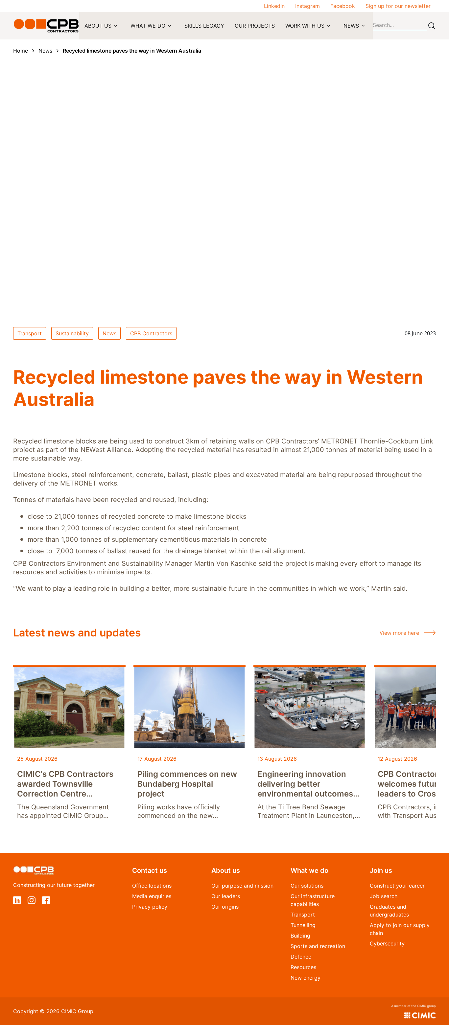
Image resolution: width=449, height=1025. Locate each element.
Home (20, 50)
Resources (303, 967)
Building (300, 935)
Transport (303, 914)
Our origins (225, 906)
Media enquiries (151, 896)
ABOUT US (97, 25)
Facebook (342, 6)
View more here (399, 632)
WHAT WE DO (147, 25)
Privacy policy (149, 906)
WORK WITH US (304, 25)
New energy (305, 977)
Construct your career (397, 885)
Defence (301, 956)
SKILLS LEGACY (204, 25)
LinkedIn (274, 6)
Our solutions (307, 885)
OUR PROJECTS (255, 25)
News (45, 50)
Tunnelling (303, 925)
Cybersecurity (387, 943)
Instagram (307, 6)
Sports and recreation (318, 946)
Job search (383, 896)
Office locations (152, 885)
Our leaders (225, 896)
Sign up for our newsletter (398, 6)
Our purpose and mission (242, 885)
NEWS (351, 25)
